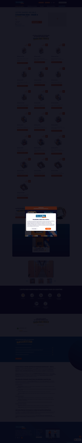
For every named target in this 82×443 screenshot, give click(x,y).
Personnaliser (34, 228)
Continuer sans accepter (30, 212)
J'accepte (48, 228)
